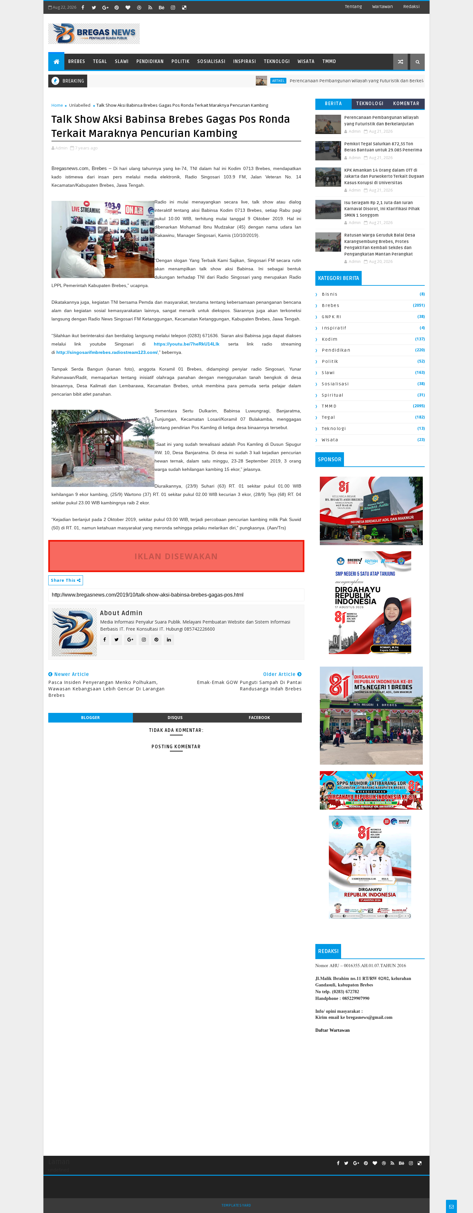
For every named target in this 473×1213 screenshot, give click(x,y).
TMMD (329, 61)
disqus (175, 717)
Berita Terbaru (333, 105)
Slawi (122, 61)
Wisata (306, 61)
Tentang (353, 6)
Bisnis (330, 294)
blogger (90, 717)
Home (57, 105)
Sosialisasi (211, 61)
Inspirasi (244, 61)
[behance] (161, 7)
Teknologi (277, 61)
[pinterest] (116, 7)
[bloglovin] (128, 7)
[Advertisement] (370, 1091)
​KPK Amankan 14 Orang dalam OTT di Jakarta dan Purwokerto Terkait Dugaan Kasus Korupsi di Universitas (384, 176)
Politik (181, 61)
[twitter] (94, 7)
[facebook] (83, 7)
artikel (250, 80)
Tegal (100, 61)
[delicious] (184, 7)
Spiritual (333, 395)
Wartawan (382, 6)
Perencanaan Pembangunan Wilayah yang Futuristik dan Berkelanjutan (336, 81)
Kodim (330, 339)
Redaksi (411, 6)
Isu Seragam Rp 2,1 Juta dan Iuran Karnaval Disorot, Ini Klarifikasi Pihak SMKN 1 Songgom (382, 209)
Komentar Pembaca (406, 105)
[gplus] (105, 7)
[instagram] (173, 7)
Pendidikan (150, 61)
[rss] (150, 7)
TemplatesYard (236, 1205)
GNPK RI (332, 316)
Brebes (76, 61)
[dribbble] (139, 7)
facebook (259, 717)
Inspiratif (334, 328)
